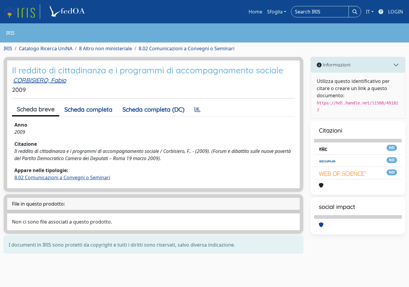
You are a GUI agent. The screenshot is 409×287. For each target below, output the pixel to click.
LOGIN (395, 11)
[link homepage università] (68, 11)
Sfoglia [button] (275, 11)
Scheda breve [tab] (35, 109)
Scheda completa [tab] (88, 109)
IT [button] (368, 11)
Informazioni (336, 65)
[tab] (198, 109)
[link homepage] (22, 11)
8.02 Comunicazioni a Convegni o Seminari (186, 48)
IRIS (8, 48)
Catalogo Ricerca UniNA (45, 48)
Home (255, 11)
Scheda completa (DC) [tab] (153, 109)
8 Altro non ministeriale (105, 48)
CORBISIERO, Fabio (39, 80)
